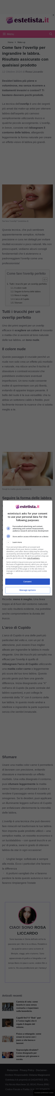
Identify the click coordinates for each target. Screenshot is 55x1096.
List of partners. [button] (33, 558)
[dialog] (27, 548)
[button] (27, 542)
